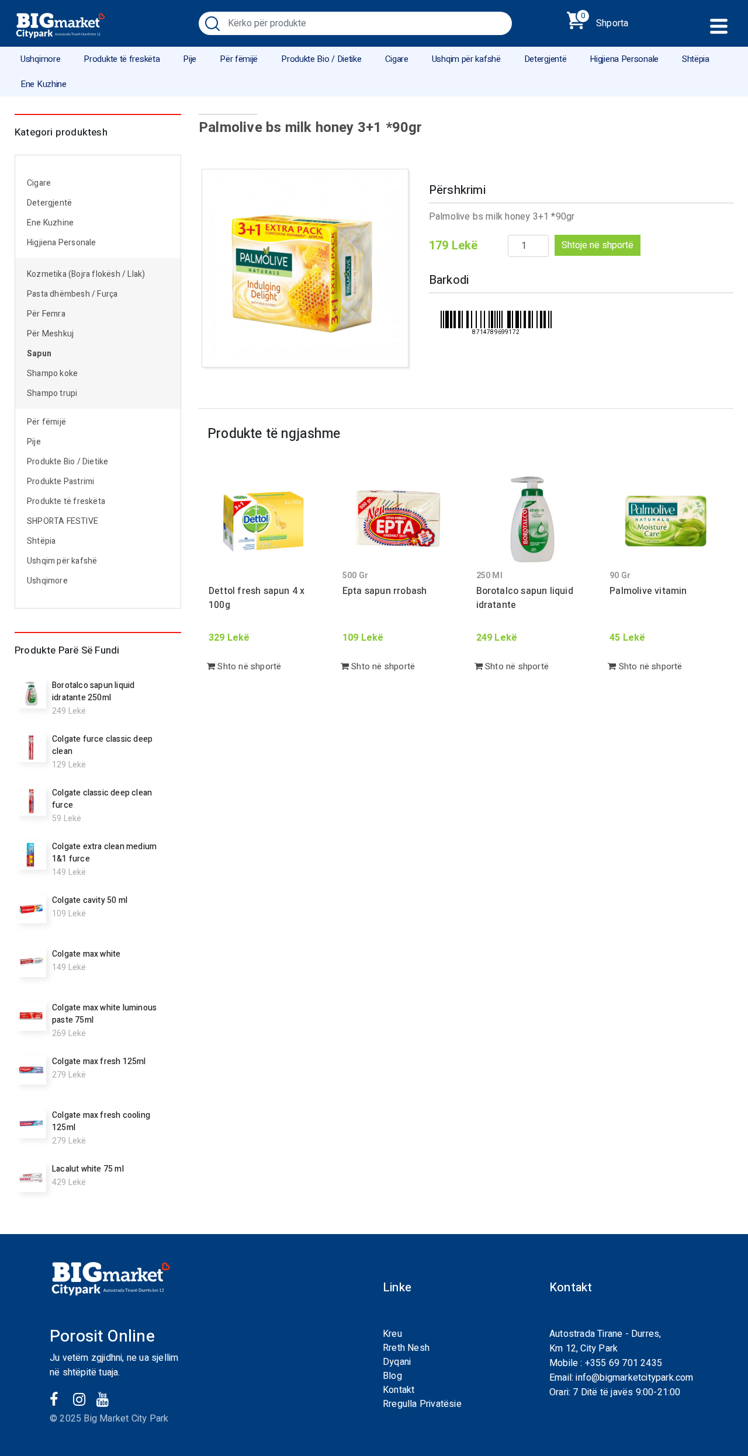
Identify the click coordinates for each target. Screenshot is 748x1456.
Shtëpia (695, 59)
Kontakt (398, 1390)
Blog (392, 1376)
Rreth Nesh (406, 1348)
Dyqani (397, 1362)
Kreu (392, 1334)
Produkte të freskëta (122, 59)
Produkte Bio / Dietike (321, 59)
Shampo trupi (52, 393)
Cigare (396, 59)
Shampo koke (52, 373)
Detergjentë (545, 59)
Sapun (39, 354)
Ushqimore (40, 59)
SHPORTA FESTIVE (62, 521)
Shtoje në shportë (597, 245)
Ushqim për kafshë (466, 59)
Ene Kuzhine (43, 84)
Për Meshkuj (50, 334)
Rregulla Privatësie (422, 1404)
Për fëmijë (239, 59)
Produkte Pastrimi (60, 481)
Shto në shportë (248, 666)
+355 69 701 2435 (623, 1363)
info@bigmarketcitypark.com (634, 1378)
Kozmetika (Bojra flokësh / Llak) (86, 274)
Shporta (604, 21)
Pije (189, 59)
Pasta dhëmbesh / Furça (72, 294)
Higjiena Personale (624, 59)
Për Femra (46, 314)
